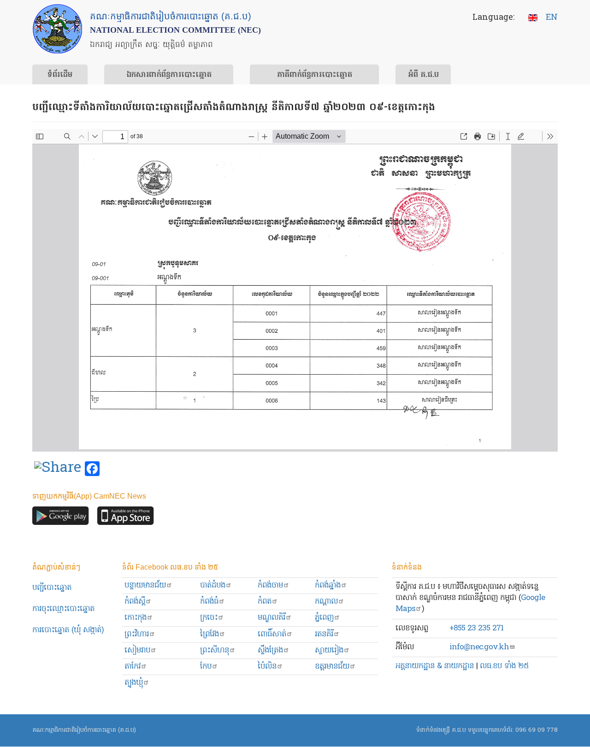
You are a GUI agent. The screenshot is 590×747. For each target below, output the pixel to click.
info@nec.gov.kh (479, 647)
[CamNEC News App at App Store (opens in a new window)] (125, 518)
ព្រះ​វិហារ (136, 634)
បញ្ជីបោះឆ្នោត (51, 588)
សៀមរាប (137, 650)
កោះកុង (135, 617)
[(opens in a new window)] (57, 469)
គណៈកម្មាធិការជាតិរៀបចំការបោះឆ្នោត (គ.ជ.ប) (84, 730)
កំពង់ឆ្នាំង (328, 585)
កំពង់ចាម (270, 585)
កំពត (264, 601)
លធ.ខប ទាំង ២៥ (504, 666)
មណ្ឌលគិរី (271, 617)
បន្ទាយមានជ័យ (145, 585)
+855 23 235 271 (476, 628)
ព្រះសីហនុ (214, 650)
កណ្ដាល (326, 601)
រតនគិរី (324, 634)
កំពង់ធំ (209, 601)
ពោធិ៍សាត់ (272, 634)
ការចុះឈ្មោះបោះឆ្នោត (63, 609)
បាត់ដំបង (212, 585)
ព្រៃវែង (209, 634)
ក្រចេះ (209, 617)
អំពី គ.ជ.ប (423, 75)
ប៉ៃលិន (267, 666)
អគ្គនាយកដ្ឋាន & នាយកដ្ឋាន (434, 666)
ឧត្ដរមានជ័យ (332, 666)
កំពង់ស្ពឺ (134, 601)
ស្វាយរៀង (329, 650)
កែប (206, 666)
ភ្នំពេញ (324, 617)
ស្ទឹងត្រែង (270, 650)
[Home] (57, 29)
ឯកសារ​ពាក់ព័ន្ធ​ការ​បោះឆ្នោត (169, 75)
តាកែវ (132, 666)
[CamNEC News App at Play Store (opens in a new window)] (60, 518)
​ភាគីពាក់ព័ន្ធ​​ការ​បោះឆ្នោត (314, 75)
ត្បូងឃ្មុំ (133, 682)
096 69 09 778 (536, 730)
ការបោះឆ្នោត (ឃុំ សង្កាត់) (68, 630)
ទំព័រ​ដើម (59, 75)
